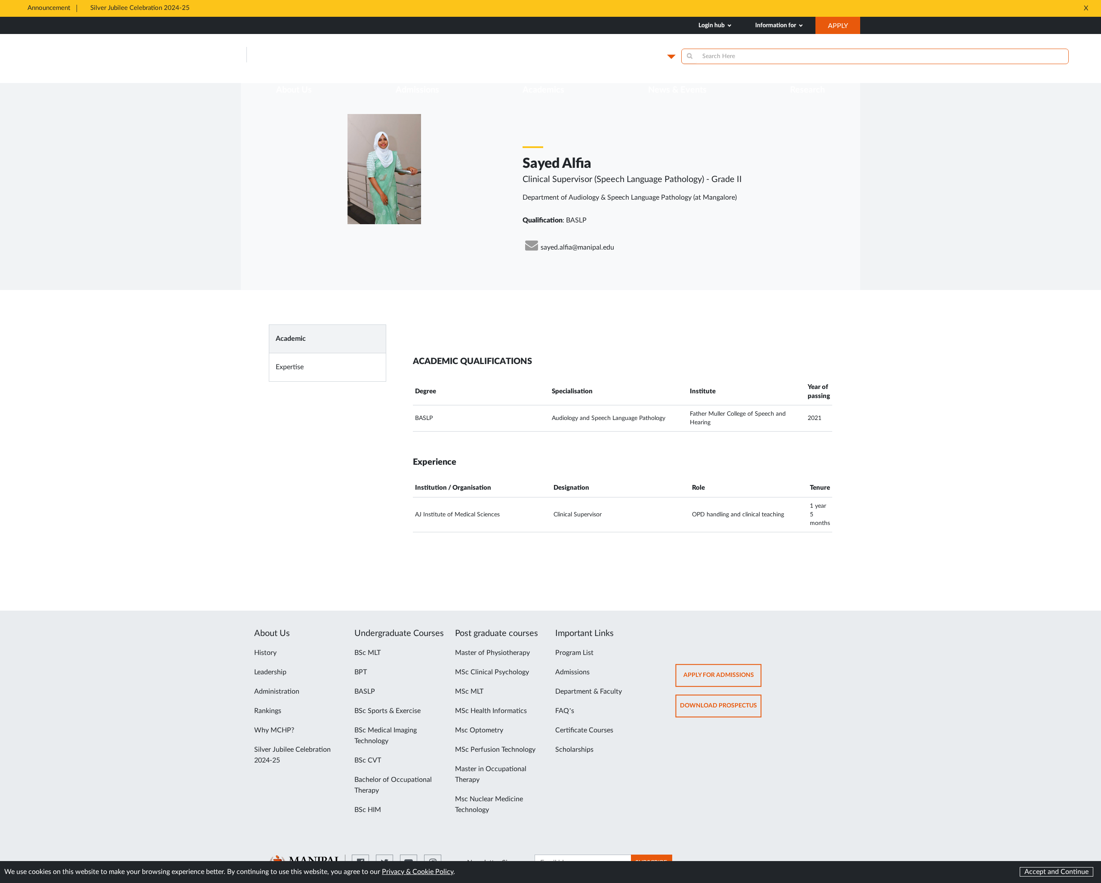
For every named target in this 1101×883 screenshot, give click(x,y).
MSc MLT (469, 691)
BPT (360, 672)
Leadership (270, 672)
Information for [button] (776, 25)
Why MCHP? (274, 730)
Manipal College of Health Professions (345, 54)
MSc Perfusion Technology (495, 749)
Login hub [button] (712, 25)
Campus (650, 56)
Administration (276, 691)
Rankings (267, 710)
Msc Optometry (479, 730)
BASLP (364, 691)
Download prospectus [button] (721, 709)
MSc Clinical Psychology (492, 672)
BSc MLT (367, 652)
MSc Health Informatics (491, 710)
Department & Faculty (588, 691)
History (265, 652)
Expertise (290, 367)
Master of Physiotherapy (492, 652)
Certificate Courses (584, 730)
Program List (574, 652)
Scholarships (574, 749)
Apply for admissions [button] (722, 679)
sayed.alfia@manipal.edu (577, 247)
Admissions (572, 672)
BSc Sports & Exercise (387, 710)
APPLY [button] (844, 28)
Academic (291, 338)
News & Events (677, 90)
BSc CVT (367, 760)
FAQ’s (564, 710)
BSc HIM (367, 809)
